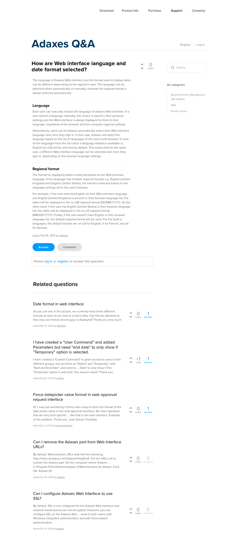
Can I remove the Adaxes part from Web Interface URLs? (77, 444)
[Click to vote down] (142, 68)
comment (69, 247)
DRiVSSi (61, 326)
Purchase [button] (154, 10)
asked (36, 236)
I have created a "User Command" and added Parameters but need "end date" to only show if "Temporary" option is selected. (75, 347)
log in (48, 261)
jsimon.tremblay (64, 425)
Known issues (179, 111)
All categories (176, 85)
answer (43, 247)
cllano (61, 378)
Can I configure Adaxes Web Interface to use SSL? (72, 496)
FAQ (173, 105)
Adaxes (41, 11)
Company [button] (198, 10)
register (62, 261)
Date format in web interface (58, 304)
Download (107, 10)
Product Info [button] (130, 10)
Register (185, 45)
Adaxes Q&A (63, 43)
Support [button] (176, 10)
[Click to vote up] (142, 64)
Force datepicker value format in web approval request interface (75, 397)
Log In (201, 45)
